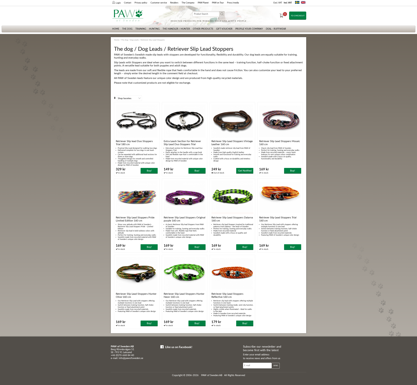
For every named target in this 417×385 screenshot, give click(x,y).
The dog (127, 29)
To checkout (298, 16)
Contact (127, 3)
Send (275, 365)
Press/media (233, 3)
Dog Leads (134, 40)
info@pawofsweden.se (131, 358)
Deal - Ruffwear (276, 29)
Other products (203, 29)
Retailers (174, 3)
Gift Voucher (224, 29)
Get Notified (245, 171)
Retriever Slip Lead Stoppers (153, 40)
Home (115, 29)
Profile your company (249, 29)
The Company (188, 3)
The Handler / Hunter (176, 29)
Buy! (149, 171)
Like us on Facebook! (178, 347)
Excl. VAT (277, 3)
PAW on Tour (218, 3)
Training (140, 29)
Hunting (154, 29)
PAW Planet (203, 3)
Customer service (159, 3)
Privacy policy (141, 3)
